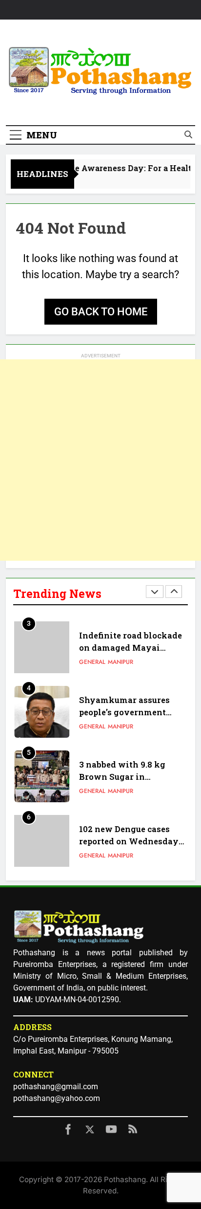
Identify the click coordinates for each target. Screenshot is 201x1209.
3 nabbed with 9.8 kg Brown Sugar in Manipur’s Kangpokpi (124, 720)
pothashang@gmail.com (55, 1086)
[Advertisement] (100, 460)
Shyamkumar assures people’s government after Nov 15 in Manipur (129, 656)
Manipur (120, 670)
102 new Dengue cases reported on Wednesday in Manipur (129, 785)
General (92, 670)
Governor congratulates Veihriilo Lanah (129, 850)
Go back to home (100, 312)
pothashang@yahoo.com (56, 1098)
